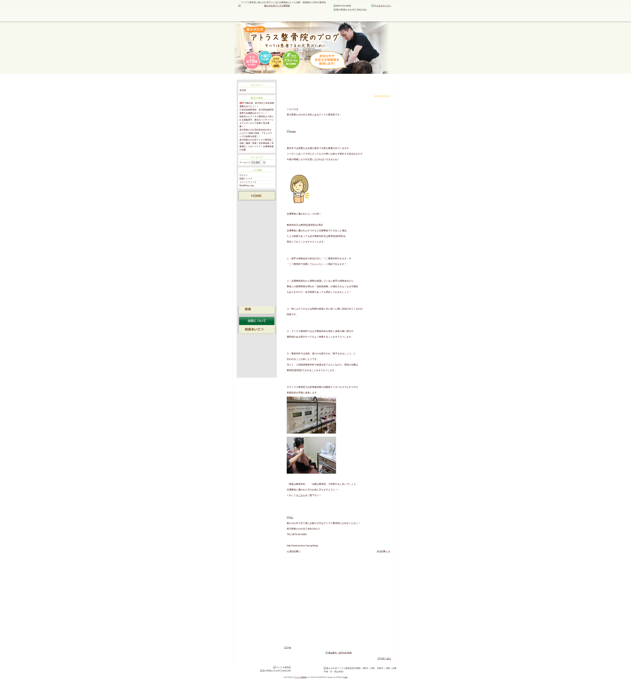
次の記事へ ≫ (383, 551)
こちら (301, 495)
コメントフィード (248, 182)
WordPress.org (246, 185)
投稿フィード (245, 178)
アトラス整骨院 (300, 677)
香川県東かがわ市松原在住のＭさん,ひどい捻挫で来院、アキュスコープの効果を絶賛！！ (255, 133)
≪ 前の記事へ (293, 551)
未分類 (242, 90)
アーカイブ (244, 162)
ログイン (243, 175)
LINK (346, 677)
